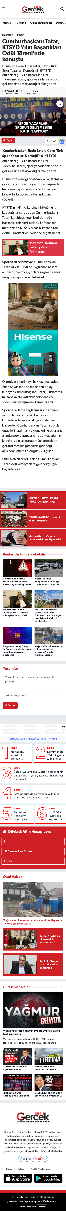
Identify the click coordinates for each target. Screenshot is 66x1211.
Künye (9, 1169)
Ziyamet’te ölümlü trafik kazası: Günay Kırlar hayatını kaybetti (17, 582)
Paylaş (10, 140)
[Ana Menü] (3, 9)
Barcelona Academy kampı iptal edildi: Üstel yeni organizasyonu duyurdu (23, 816)
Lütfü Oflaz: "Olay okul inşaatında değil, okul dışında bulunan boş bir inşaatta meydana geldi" (56, 816)
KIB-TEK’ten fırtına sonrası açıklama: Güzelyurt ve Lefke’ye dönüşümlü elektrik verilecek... (48, 615)
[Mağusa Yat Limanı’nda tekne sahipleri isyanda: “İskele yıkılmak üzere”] (49, 635)
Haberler (7, 35)
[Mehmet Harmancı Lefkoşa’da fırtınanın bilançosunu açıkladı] (17, 599)
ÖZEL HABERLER (41, 22)
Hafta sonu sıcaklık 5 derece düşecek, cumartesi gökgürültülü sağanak (19, 755)
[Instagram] (33, 1159)
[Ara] (62, 9)
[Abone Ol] (62, 141)
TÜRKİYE (20, 22)
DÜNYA (60, 22)
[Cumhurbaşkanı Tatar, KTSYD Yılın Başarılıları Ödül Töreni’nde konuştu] (33, 116)
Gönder (10, 705)
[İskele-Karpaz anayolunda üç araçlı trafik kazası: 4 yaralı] (49, 568)
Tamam (42, 1207)
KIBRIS (7, 22)
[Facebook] (21, 1159)
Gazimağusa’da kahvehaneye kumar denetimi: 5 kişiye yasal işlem (36, 796)
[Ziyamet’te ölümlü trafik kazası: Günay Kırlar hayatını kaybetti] (17, 568)
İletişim (21, 1169)
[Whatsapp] (45, 1159)
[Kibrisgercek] (33, 9)
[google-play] (48, 1179)
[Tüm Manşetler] (61, 987)
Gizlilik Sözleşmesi (41, 1169)
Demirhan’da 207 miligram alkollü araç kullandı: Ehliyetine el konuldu (55, 755)
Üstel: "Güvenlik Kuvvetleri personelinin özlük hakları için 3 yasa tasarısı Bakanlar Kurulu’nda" (38, 776)
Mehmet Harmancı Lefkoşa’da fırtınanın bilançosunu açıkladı (15, 613)
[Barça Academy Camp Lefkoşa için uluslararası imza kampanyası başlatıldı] (17, 635)
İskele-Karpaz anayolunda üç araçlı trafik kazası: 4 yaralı (47, 582)
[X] (27, 1159)
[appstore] (18, 1179)
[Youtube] (39, 1159)
